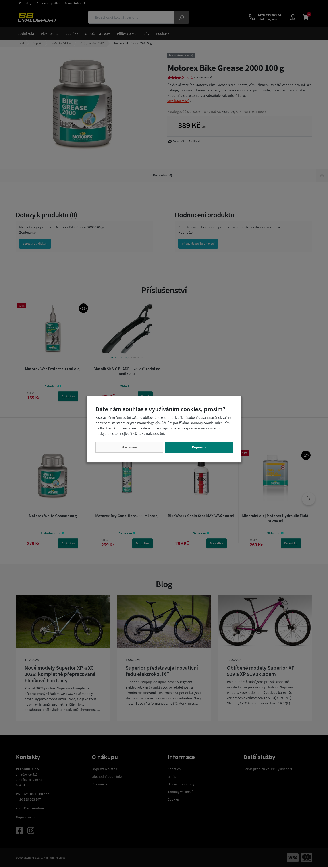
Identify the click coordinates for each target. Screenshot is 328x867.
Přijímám (199, 447)
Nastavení (129, 447)
